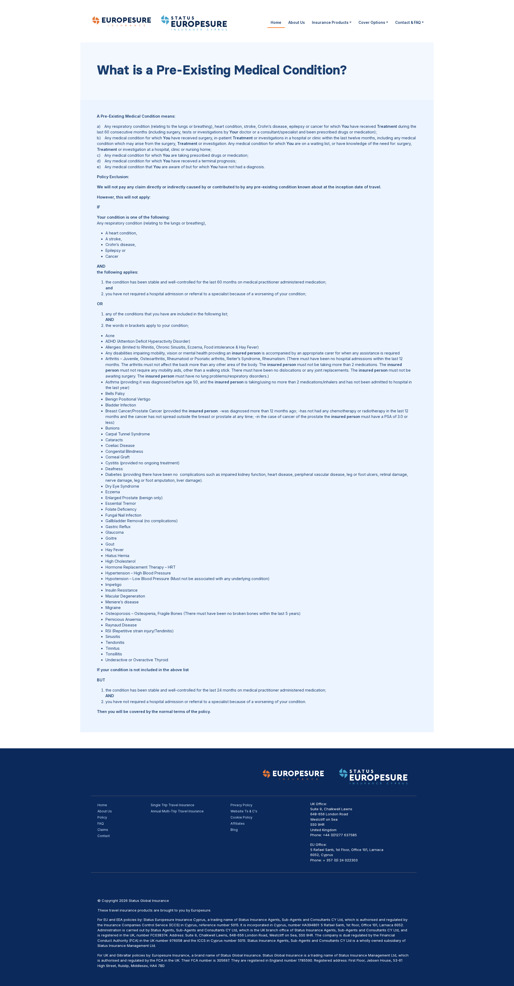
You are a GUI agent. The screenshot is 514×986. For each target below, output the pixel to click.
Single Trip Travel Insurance (172, 805)
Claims (102, 830)
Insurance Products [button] (330, 22)
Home (276, 22)
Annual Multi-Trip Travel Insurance (177, 811)
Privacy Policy (241, 805)
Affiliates (237, 823)
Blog (234, 830)
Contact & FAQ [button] (408, 22)
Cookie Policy (241, 817)
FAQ (100, 823)
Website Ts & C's (243, 811)
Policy (102, 817)
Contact (103, 836)
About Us (296, 22)
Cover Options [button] (371, 22)
